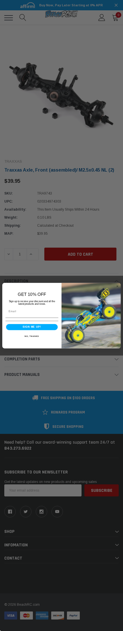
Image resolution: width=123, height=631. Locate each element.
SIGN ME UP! (32, 326)
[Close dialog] (117, 286)
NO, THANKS (32, 336)
